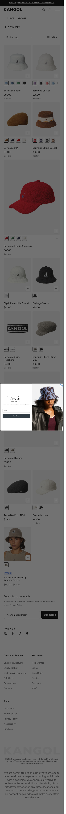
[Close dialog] (61, 385)
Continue (16, 416)
